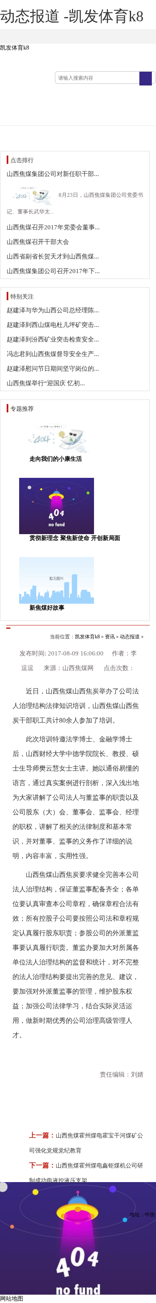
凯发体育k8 (14, 48)
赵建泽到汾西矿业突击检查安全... (53, 339)
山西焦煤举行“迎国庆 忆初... (46, 383)
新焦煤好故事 (47, 608)
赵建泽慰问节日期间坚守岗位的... (53, 368)
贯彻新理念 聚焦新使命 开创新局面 (75, 538)
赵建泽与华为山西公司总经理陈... (53, 310)
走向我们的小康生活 (56, 459)
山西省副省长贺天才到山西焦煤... (53, 256)
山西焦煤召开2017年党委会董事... (53, 227)
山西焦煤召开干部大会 (38, 242)
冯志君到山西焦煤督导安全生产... (53, 354)
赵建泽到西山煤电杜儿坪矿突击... (53, 324)
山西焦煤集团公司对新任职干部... (53, 174)
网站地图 (11, 1298)
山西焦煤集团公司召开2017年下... (53, 271)
